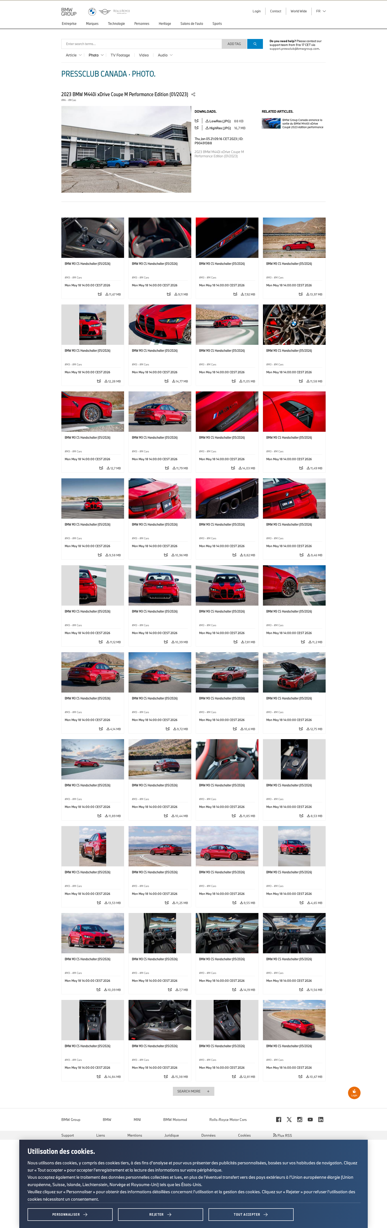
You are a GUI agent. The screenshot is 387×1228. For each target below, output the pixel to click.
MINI (137, 1119)
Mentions (134, 1135)
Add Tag (234, 44)
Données (208, 1135)
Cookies (244, 1135)
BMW (107, 1119)
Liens (100, 1135)
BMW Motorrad (175, 1119)
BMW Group (70, 1119)
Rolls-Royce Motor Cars (228, 1119)
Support (67, 1135)
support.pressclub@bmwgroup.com (294, 49)
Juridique (172, 1135)
